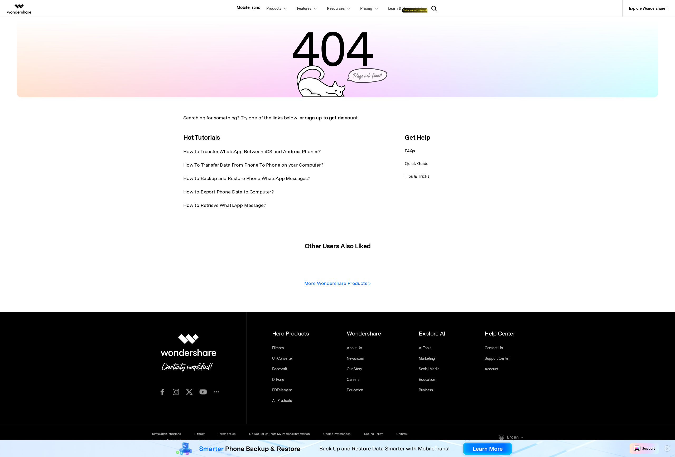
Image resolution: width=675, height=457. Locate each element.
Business (426, 390)
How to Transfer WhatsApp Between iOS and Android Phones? (252, 151)
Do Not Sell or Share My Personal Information (279, 434)
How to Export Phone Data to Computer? (228, 192)
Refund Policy (373, 434)
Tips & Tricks (417, 176)
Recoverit (279, 369)
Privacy (199, 434)
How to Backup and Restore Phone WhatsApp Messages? (246, 178)
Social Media (429, 369)
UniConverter (282, 358)
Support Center (497, 358)
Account (491, 369)
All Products (282, 400)
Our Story (354, 369)
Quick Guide (416, 163)
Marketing (427, 358)
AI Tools (425, 348)
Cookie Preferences (336, 434)
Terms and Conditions (166, 434)
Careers (353, 379)
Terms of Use (226, 434)
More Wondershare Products (336, 283)
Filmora (278, 348)
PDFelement (282, 390)
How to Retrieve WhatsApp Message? (224, 205)
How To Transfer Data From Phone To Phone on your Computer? (253, 165)
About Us (354, 348)
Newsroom (355, 358)
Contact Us (494, 348)
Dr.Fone (278, 379)
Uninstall (402, 434)
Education (355, 390)
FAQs (410, 150)
